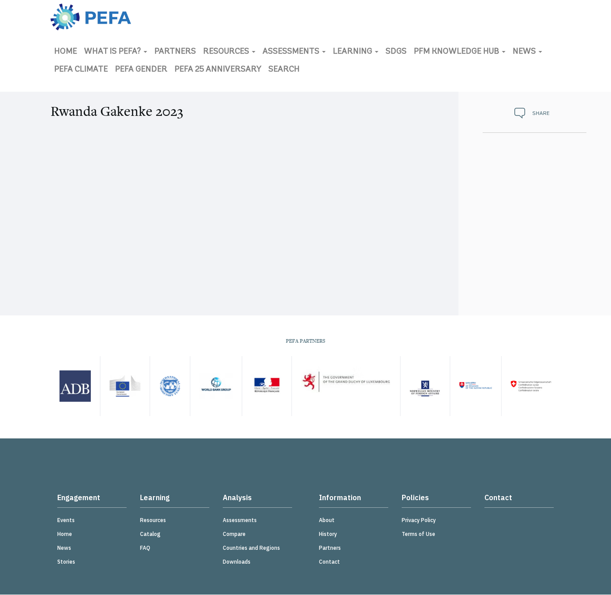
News (525, 52)
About (327, 520)
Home (65, 52)
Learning (353, 52)
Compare (234, 534)
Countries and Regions (251, 547)
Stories (66, 561)
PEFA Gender (141, 70)
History (328, 534)
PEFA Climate (81, 70)
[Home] (91, 17)
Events (66, 520)
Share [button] (541, 113)
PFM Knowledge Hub (457, 52)
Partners (175, 52)
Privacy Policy (419, 520)
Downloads (236, 561)
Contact (329, 561)
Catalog (150, 534)
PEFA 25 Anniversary (217, 70)
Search (284, 70)
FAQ (145, 547)
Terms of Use (418, 534)
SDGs (396, 52)
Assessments (292, 52)
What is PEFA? (113, 52)
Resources (227, 52)
